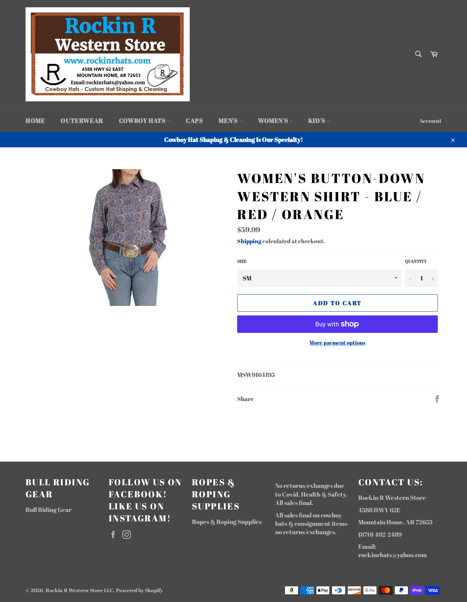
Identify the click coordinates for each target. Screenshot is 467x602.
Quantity (416, 261)
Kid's (317, 120)
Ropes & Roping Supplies (227, 521)
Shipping (249, 241)
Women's (273, 120)
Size (241, 261)
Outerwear (82, 120)
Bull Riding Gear (49, 509)
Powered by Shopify (139, 590)
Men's (229, 120)
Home (35, 120)
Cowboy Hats (143, 120)
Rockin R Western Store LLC (79, 590)
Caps (194, 120)
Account (430, 121)
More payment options (337, 342)
